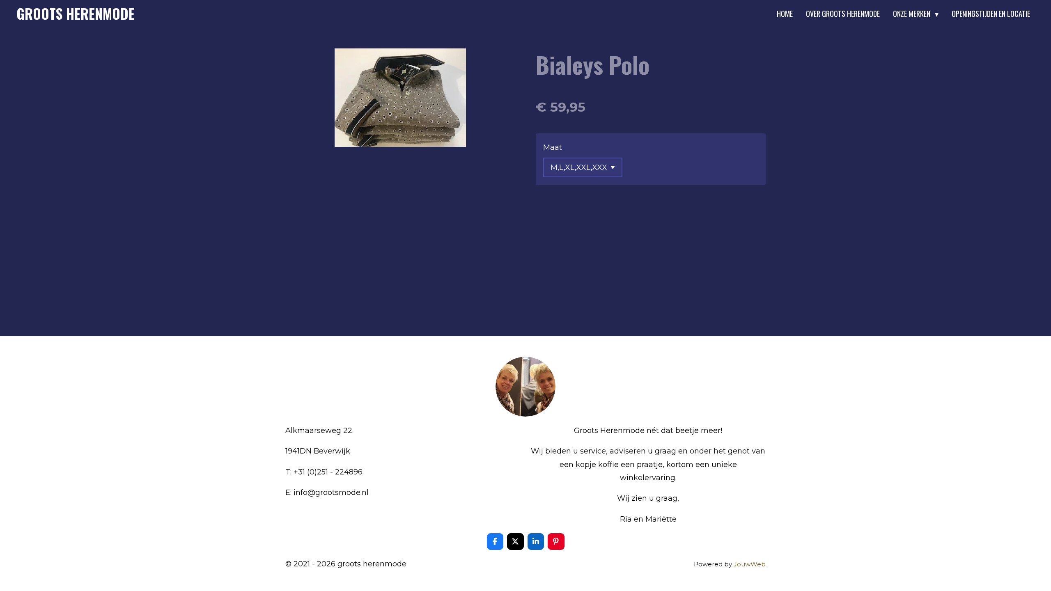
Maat (552, 147)
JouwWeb (750, 564)
